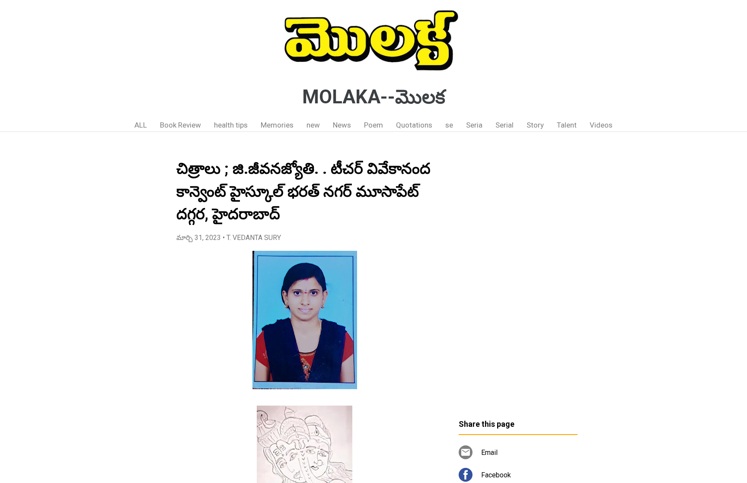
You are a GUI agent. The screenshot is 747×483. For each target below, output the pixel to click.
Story (535, 125)
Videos (601, 125)
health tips (231, 125)
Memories (277, 125)
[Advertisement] (518, 279)
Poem (373, 125)
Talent (567, 125)
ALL (140, 125)
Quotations (414, 125)
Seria (474, 125)
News (342, 125)
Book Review (180, 125)
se (449, 125)
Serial (504, 125)
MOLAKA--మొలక (373, 97)
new (313, 125)
